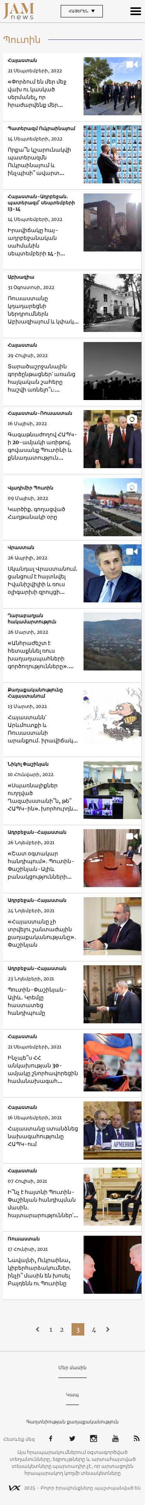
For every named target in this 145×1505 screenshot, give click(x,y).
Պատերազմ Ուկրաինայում (41, 128)
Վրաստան (21, 547)
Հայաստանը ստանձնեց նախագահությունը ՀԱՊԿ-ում (43, 1136)
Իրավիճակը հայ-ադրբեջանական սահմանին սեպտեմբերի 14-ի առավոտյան (34, 242)
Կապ (72, 1394)
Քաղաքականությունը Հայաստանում (35, 693)
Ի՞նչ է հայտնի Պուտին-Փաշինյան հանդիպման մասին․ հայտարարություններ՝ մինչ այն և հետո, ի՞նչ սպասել (42, 1204)
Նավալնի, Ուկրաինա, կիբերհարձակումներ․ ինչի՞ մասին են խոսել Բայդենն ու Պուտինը (40, 1272)
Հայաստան (22, 60)
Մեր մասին (72, 1367)
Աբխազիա (21, 277)
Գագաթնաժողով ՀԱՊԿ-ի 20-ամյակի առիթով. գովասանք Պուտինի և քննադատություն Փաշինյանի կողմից (42, 446)
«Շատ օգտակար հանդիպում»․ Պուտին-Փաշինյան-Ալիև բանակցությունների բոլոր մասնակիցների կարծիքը (41, 865)
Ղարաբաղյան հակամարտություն (32, 618)
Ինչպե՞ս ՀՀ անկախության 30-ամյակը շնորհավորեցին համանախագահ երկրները (43, 1069)
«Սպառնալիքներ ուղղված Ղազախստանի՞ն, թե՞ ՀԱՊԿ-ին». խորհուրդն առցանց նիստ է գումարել (40, 797)
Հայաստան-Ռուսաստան (40, 413)
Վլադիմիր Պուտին (30, 488)
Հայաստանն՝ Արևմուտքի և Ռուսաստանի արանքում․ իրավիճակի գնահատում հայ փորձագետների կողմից (42, 729)
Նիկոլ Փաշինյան (28, 764)
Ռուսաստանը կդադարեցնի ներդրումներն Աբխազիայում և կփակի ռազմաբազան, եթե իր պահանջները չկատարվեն (42, 310)
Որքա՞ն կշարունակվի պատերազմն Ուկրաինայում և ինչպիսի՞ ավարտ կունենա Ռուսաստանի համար (41, 161)
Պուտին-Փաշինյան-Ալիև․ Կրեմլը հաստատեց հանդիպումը (37, 1001)
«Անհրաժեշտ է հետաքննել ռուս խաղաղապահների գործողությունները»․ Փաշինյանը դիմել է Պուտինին (38, 655)
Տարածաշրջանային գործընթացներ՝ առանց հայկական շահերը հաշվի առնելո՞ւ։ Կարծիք (41, 378)
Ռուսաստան (24, 1239)
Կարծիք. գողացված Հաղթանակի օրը (36, 513)
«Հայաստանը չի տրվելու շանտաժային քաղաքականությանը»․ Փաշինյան (42, 933)
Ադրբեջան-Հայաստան (37, 832)
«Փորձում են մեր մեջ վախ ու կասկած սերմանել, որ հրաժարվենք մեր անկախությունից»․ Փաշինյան (37, 93)
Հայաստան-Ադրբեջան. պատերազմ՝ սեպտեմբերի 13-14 (41, 202)
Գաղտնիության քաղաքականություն (72, 1422)
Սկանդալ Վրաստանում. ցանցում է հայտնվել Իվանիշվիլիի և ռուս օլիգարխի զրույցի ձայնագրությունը (42, 580)
